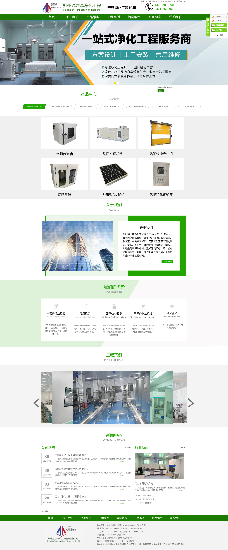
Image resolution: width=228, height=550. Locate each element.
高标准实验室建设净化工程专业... (71, 469)
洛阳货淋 (64, 195)
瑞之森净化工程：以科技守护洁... (71, 496)
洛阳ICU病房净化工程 (111, 106)
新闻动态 (154, 17)
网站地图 (159, 1)
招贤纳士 (134, 17)
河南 (182, 544)
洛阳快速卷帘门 (161, 154)
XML (169, 1)
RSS (165, 1)
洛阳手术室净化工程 (34, 106)
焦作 (155, 544)
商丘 (170, 544)
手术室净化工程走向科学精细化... (71, 455)
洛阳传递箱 (64, 154)
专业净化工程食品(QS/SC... (68, 483)
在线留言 (139, 518)
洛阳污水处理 (189, 106)
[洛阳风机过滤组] (113, 174)
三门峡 (164, 544)
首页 (52, 17)
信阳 (178, 544)
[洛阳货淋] (64, 174)
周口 (174, 544)
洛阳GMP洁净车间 (85, 106)
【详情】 (122, 462)
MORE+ (128, 448)
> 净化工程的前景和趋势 (145, 499)
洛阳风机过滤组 (112, 195)
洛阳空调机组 (113, 154)
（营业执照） (130, 541)
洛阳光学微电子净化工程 (137, 106)
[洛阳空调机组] (113, 133)
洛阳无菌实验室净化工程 (60, 106)
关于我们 (72, 17)
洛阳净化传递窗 (161, 195)
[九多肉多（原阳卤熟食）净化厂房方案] (113, 397)
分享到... (220, 30)
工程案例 (113, 17)
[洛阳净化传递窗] (161, 174)
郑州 (140, 544)
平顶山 (150, 544)
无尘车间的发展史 (144, 483)
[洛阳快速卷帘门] (161, 133)
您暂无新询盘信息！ (179, 1)
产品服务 (93, 17)
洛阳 (145, 544)
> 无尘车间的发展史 (143, 496)
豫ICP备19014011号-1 (113, 541)
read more (168, 261)
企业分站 (151, 1)
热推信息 (144, 1)
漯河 (159, 544)
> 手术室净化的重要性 (144, 503)
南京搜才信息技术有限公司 (117, 544)
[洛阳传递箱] (64, 133)
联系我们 (175, 17)
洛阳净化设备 (163, 106)
